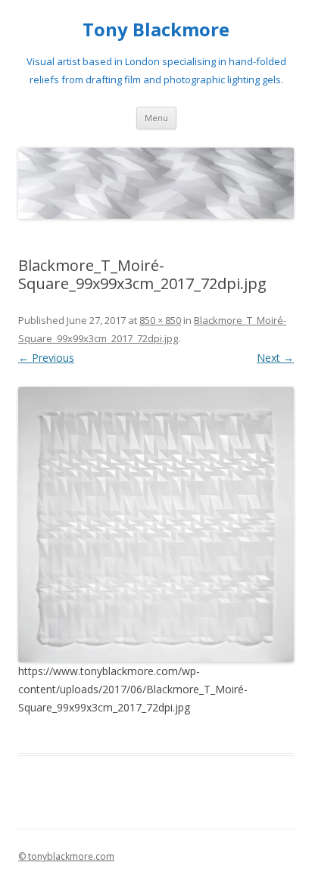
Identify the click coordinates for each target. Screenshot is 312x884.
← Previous (46, 357)
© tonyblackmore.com (66, 856)
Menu (156, 117)
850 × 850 (160, 320)
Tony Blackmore (156, 30)
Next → (275, 357)
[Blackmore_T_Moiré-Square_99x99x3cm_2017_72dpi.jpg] (156, 524)
